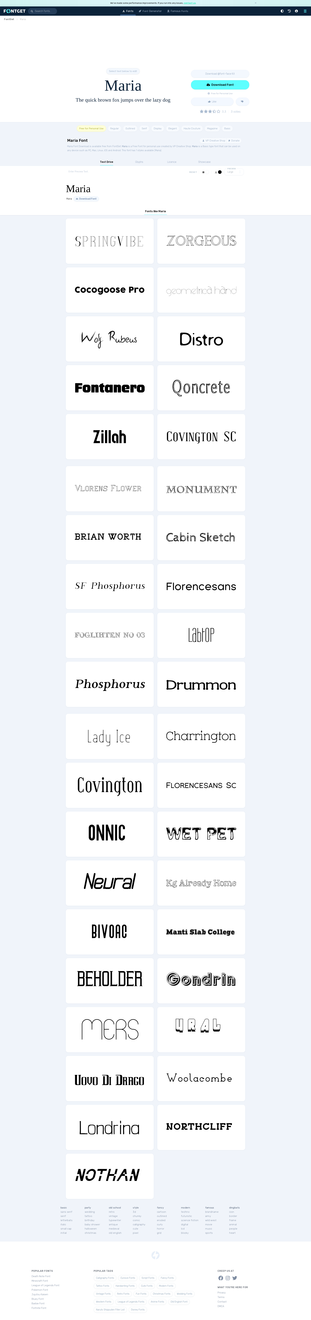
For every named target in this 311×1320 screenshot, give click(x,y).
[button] (282, 11)
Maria (124, 146)
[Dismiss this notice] (256, 3)
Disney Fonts (138, 1309)
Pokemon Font (40, 1289)
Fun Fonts (141, 1293)
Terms (221, 1297)
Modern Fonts (166, 1286)
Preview (231, 169)
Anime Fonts (157, 1301)
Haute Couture (192, 128)
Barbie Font (38, 1303)
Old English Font (179, 1301)
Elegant (172, 128)
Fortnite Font (39, 1308)
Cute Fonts (147, 1286)
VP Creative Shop (215, 140)
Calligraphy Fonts (105, 1278)
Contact (222, 1301)
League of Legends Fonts (131, 1301)
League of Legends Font (45, 1285)
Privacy (222, 1292)
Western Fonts (103, 1301)
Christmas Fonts (161, 1293)
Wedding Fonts (184, 1293)
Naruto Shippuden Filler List (110, 1309)
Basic (227, 128)
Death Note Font (41, 1276)
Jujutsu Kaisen (40, 1294)
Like (213, 101)
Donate (235, 140)
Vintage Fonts (103, 1293)
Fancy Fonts (167, 1278)
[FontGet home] (14, 11)
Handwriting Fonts (125, 1286)
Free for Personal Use (91, 128)
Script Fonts (148, 1278)
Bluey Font (38, 1299)
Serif (144, 128)
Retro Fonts (123, 1293)
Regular (114, 128)
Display (158, 128)
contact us (190, 3)
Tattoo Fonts (102, 1286)
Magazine (212, 128)
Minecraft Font (40, 1280)
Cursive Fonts (128, 1278)
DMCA (221, 1306)
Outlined (130, 128)
